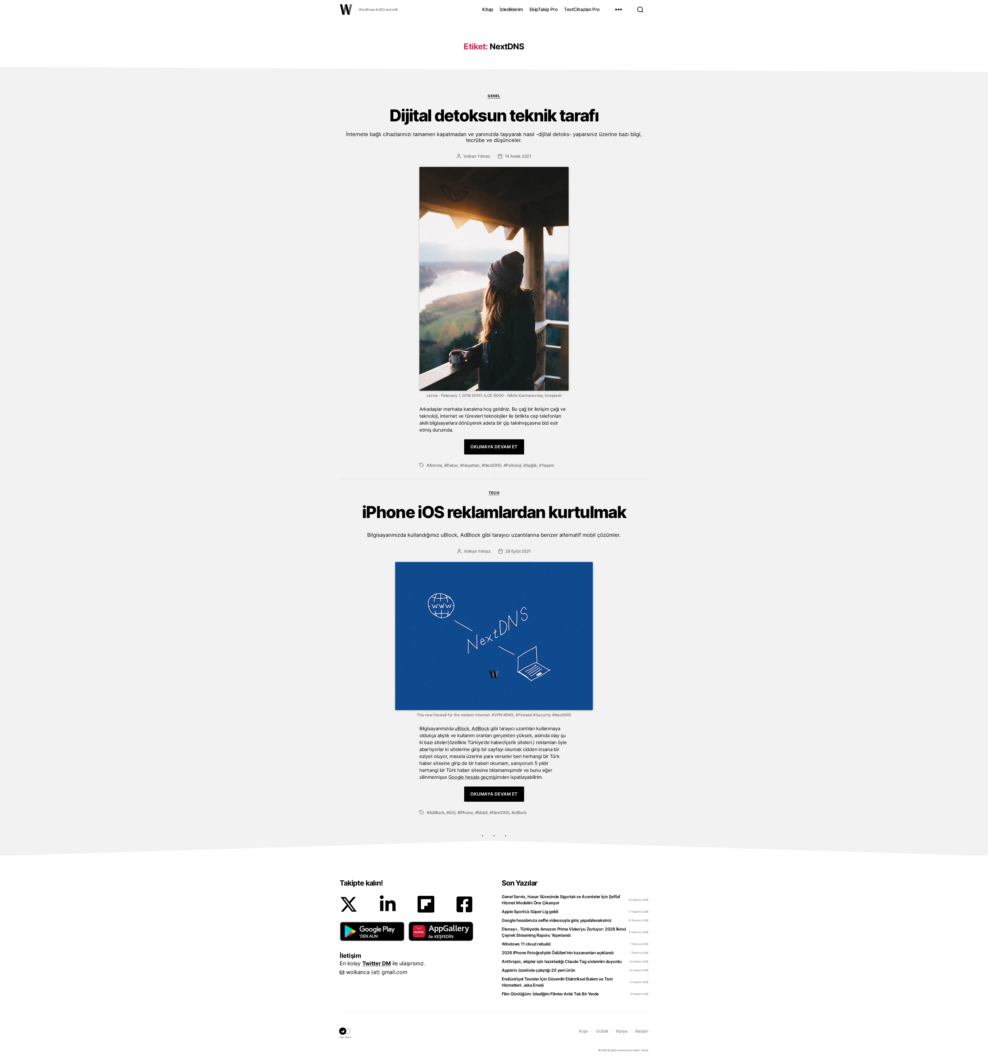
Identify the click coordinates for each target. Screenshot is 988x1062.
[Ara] (640, 9)
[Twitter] (349, 904)
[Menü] (618, 9)
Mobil (482, 812)
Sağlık (531, 465)
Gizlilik (602, 1031)
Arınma (435, 465)
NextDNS (492, 465)
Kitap (487, 9)
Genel (494, 96)
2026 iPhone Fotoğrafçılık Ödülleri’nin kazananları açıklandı (558, 952)
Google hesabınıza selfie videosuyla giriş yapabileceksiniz (556, 920)
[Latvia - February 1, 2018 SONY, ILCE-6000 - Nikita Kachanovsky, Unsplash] (494, 279)
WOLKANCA (346, 9)
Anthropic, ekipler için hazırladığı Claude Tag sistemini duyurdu (562, 961)
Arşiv (583, 1031)
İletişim (641, 1031)
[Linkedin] (388, 904)
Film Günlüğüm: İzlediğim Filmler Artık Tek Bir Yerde (550, 993)
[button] (372, 931)
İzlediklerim (511, 9)
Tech (494, 492)
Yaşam (548, 465)
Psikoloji (513, 465)
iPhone (466, 812)
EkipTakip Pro (544, 9)
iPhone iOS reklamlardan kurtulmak (494, 520)
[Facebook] (464, 904)
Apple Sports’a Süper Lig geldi (530, 911)
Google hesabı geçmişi (472, 777)
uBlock (462, 728)
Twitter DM (376, 963)
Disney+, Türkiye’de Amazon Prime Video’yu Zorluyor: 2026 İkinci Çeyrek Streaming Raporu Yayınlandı (564, 932)
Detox (452, 465)
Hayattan (471, 465)
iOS (452, 812)
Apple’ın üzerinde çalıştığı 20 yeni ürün (538, 970)
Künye (622, 1031)
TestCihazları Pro (582, 9)
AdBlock (480, 728)
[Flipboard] (426, 904)
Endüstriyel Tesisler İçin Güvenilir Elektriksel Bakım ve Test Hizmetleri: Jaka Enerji (557, 982)
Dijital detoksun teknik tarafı (494, 124)
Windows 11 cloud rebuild (526, 944)
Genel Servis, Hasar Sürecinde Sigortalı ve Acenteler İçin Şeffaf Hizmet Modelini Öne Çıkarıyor (561, 899)
